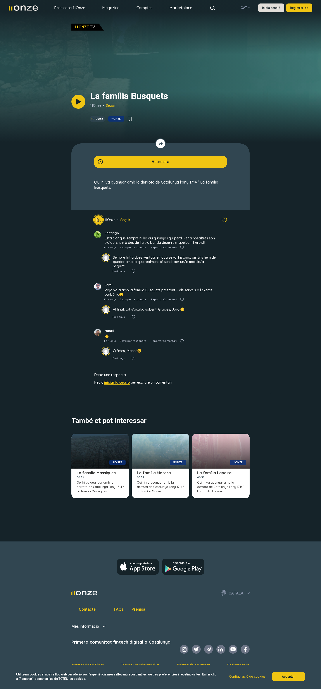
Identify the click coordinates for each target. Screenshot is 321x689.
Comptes (144, 7)
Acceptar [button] (288, 676)
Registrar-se (299, 8)
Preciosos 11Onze (69, 7)
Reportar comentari (164, 247)
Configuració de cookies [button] (247, 677)
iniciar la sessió (117, 382)
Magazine (110, 7)
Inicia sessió (271, 8)
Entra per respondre (133, 247)
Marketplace (180, 7)
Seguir (111, 105)
